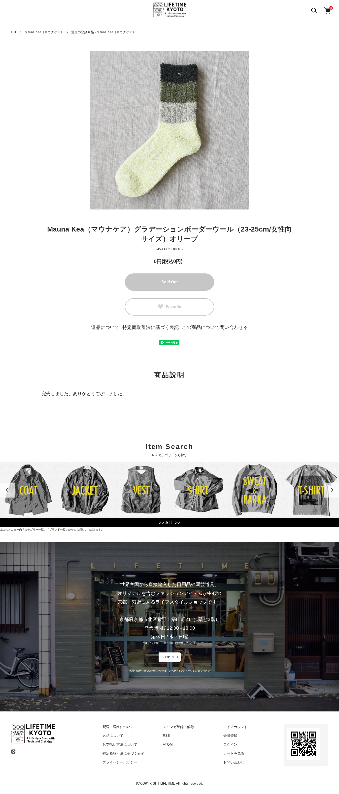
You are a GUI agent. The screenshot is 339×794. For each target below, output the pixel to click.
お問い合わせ (233, 762)
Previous (7, 490)
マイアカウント (235, 727)
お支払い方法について (119, 744)
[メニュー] (10, 10)
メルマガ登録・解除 (178, 727)
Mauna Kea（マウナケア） (44, 32)
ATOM (168, 744)
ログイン (230, 744)
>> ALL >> (169, 522)
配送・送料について (118, 727)
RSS (166, 735)
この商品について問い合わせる (215, 327)
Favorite (173, 307)
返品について (105, 327)
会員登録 (230, 735)
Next (331, 490)
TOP (14, 32)
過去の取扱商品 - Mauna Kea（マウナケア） (103, 32)
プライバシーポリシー (119, 762)
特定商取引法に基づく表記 (150, 327)
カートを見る (233, 753)
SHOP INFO (170, 657)
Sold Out (169, 282)
